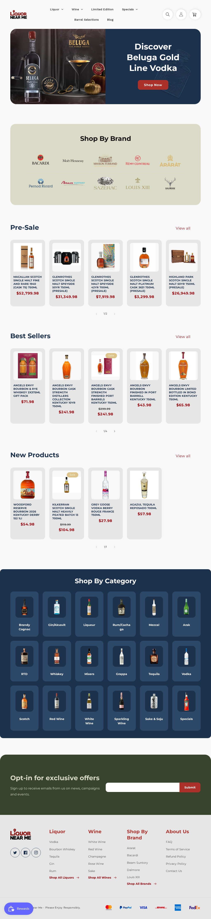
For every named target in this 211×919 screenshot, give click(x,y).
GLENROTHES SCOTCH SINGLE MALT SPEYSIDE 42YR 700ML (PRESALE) (102, 283)
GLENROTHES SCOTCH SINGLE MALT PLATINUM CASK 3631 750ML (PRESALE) (142, 283)
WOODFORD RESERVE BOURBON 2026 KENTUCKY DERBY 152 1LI (26, 511)
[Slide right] (114, 313)
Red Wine (95, 849)
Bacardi (132, 855)
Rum (52, 871)
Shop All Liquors (61, 877)
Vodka (53, 842)
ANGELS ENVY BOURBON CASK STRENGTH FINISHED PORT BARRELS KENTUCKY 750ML (104, 394)
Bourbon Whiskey (62, 849)
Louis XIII (133, 877)
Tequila (54, 856)
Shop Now (153, 85)
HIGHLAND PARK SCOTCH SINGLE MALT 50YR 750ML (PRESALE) (182, 282)
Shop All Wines (99, 877)
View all (183, 228)
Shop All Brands (139, 884)
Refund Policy (176, 856)
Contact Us (174, 871)
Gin (51, 864)
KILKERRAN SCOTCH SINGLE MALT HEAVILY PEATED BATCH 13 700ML (65, 511)
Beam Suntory (137, 863)
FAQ (169, 842)
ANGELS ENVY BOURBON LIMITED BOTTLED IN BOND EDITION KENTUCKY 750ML (183, 392)
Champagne (97, 856)
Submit (190, 787)
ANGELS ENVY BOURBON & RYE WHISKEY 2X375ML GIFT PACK (26, 390)
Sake (91, 871)
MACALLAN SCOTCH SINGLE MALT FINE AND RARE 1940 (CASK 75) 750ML (27, 282)
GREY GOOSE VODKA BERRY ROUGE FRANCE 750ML (102, 510)
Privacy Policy (176, 864)
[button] (168, 14)
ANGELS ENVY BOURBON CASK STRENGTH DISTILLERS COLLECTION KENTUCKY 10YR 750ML (64, 396)
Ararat (131, 848)
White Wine (97, 842)
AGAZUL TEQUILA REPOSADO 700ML (143, 506)
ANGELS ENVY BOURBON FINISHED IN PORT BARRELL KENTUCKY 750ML (143, 392)
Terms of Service (178, 849)
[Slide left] (96, 313)
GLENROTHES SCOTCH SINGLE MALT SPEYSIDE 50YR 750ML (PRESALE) (63, 283)
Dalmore (133, 870)
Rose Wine (96, 864)
